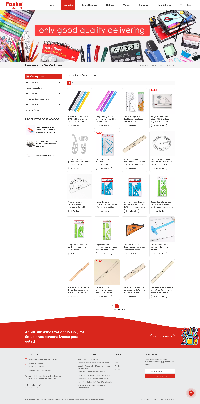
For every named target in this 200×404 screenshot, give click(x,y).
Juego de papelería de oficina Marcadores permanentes (94, 367)
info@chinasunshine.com (38, 366)
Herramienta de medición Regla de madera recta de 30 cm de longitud (79, 289)
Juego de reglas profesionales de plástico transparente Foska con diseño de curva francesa (79, 161)
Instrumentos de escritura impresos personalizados (91, 387)
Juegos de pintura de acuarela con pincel (93, 362)
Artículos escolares (34, 88)
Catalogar (144, 5)
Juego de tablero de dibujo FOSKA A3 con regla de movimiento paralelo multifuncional (161, 119)
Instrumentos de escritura (37, 99)
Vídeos (126, 5)
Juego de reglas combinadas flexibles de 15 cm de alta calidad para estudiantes (106, 204)
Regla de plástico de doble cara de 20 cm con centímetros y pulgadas (134, 161)
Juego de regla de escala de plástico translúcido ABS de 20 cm (134, 119)
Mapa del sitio (146, 400)
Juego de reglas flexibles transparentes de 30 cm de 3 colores (106, 119)
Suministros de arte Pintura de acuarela (93, 378)
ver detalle (77, 125)
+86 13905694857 (43, 370)
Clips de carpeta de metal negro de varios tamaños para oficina (46, 143)
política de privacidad (166, 400)
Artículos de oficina (34, 82)
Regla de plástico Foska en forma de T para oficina (161, 247)
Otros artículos (32, 110)
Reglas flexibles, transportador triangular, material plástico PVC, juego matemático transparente (106, 247)
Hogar (51, 5)
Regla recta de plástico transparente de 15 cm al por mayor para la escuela (134, 290)
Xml (155, 400)
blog (116, 362)
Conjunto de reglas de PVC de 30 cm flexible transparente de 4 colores (78, 119)
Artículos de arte (33, 105)
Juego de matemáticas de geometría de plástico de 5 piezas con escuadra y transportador (162, 204)
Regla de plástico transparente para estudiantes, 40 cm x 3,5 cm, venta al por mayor (107, 290)
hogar (117, 359)
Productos (68, 5)
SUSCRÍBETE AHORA (160, 376)
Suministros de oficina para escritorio (92, 372)
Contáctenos (164, 5)
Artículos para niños (34, 94)
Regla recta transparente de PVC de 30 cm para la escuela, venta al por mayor (162, 290)
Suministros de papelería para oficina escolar (95, 382)
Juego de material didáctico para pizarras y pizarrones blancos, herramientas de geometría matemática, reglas (134, 247)
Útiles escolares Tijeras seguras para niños (94, 375)
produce (118, 366)
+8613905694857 (51, 359)
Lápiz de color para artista (88, 359)
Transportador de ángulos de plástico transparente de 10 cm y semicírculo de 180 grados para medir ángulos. (78, 204)
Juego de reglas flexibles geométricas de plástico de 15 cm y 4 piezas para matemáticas (134, 204)
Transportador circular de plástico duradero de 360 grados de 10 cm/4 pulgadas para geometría (162, 161)
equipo (117, 369)
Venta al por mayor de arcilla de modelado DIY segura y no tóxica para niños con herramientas (45, 129)
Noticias (110, 5)
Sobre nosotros (89, 5)
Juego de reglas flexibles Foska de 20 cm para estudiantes (78, 247)
